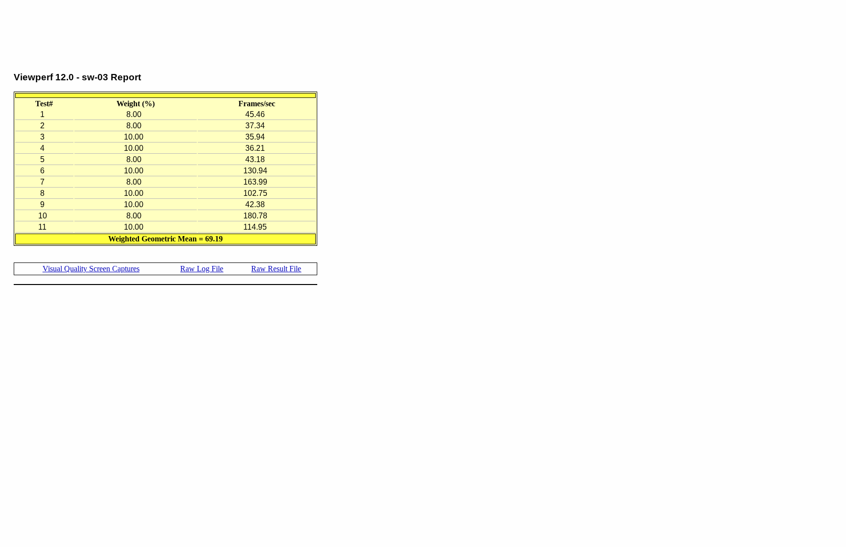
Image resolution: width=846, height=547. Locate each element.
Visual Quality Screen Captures (91, 268)
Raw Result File (276, 268)
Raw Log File (201, 268)
